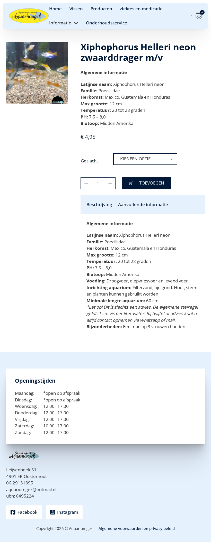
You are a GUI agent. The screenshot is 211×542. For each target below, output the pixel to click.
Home (55, 9)
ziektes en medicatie (141, 9)
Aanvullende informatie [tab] (143, 204)
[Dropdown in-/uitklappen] (76, 23)
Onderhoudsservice (106, 23)
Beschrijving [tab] (99, 204)
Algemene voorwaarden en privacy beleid (137, 528)
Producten (101, 9)
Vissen (76, 9)
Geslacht (89, 161)
